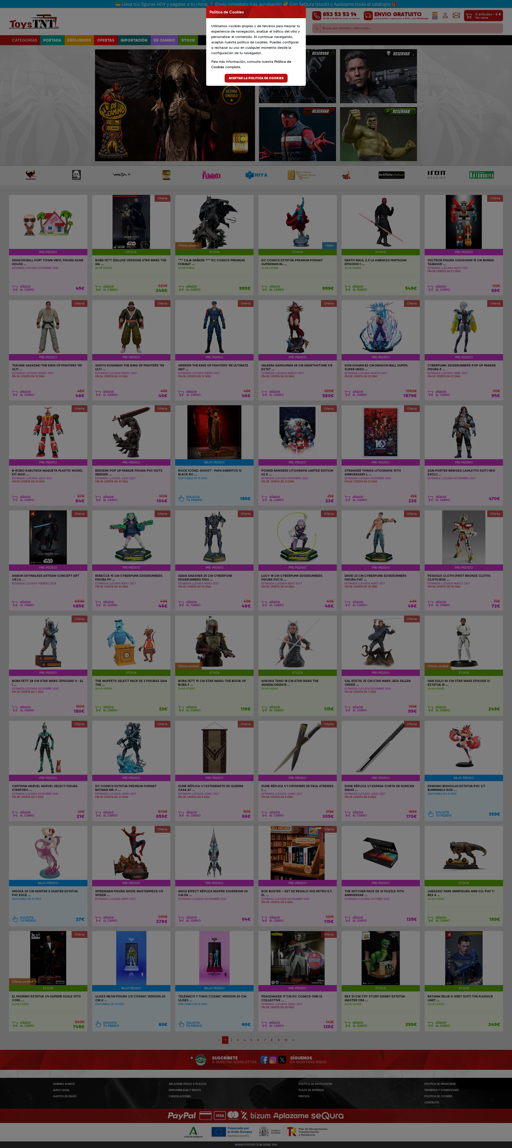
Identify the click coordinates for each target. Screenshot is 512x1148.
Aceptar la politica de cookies (256, 78)
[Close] (301, 12)
